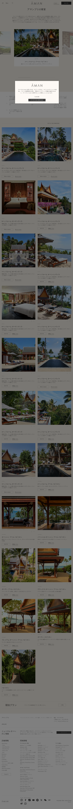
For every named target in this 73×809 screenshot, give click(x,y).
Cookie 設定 (37, 96)
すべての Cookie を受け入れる (37, 99)
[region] (37, 92)
